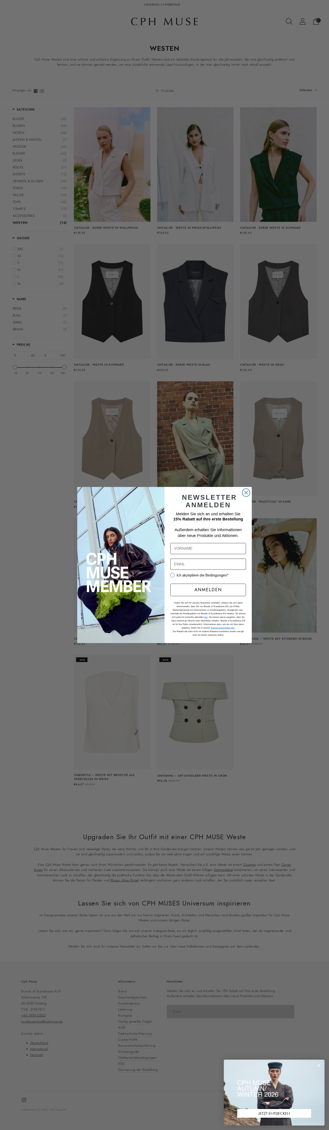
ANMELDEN (208, 590)
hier (206, 617)
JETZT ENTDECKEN (274, 1113)
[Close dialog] (246, 493)
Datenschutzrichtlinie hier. (223, 628)
